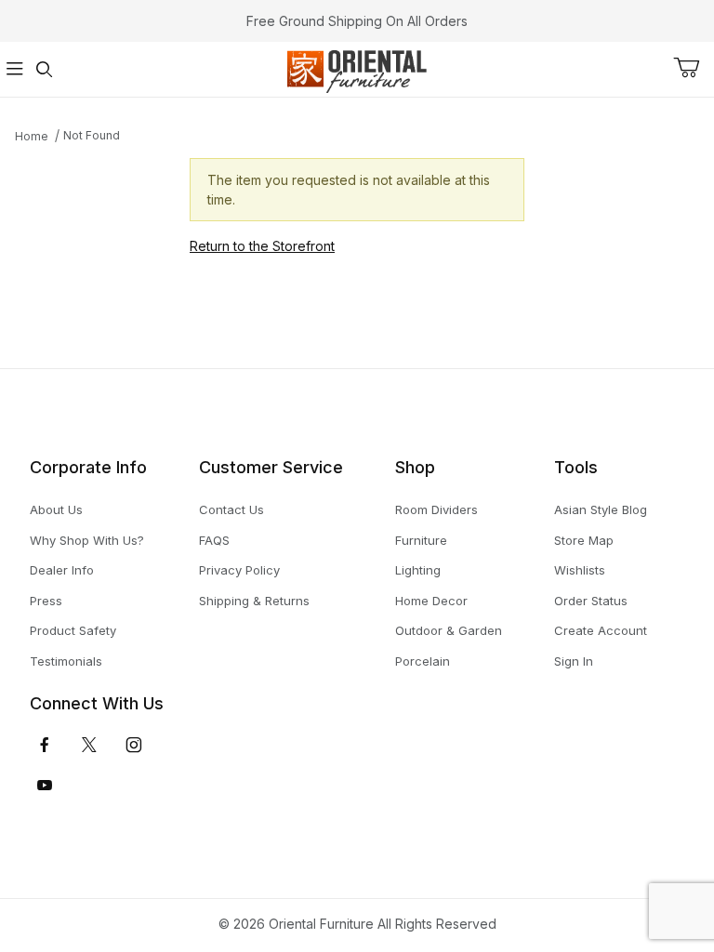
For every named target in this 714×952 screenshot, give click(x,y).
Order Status (591, 600)
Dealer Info (62, 569)
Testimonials (66, 661)
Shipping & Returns (254, 600)
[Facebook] (45, 745)
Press (46, 600)
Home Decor (431, 600)
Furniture (421, 540)
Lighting (418, 569)
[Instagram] (134, 745)
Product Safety (73, 630)
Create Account (600, 630)
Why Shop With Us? (87, 540)
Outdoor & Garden (448, 630)
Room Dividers (436, 509)
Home (31, 136)
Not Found (91, 135)
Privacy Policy (239, 569)
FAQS (214, 540)
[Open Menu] (15, 69)
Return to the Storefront (262, 246)
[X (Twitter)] (89, 745)
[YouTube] (45, 785)
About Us (56, 509)
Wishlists (579, 569)
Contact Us (231, 509)
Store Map (584, 540)
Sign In (573, 661)
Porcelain (422, 661)
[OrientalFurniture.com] (356, 67)
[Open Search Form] (45, 69)
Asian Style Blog (600, 509)
